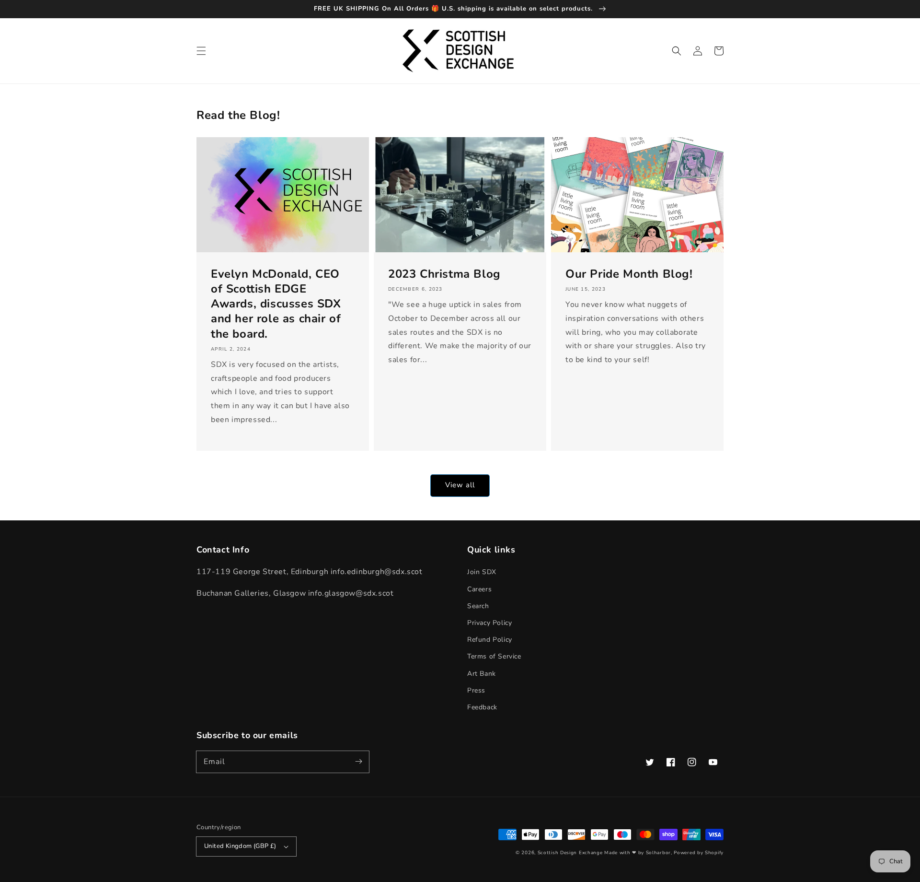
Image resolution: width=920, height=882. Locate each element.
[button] (201, 50)
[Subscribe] (358, 761)
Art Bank (481, 673)
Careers (479, 589)
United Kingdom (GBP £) (240, 846)
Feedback (482, 707)
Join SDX (481, 571)
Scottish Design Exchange (570, 852)
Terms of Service (494, 656)
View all (460, 485)
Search (478, 606)
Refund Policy (489, 639)
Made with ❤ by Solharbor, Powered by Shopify (664, 852)
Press (476, 690)
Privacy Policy (489, 622)
